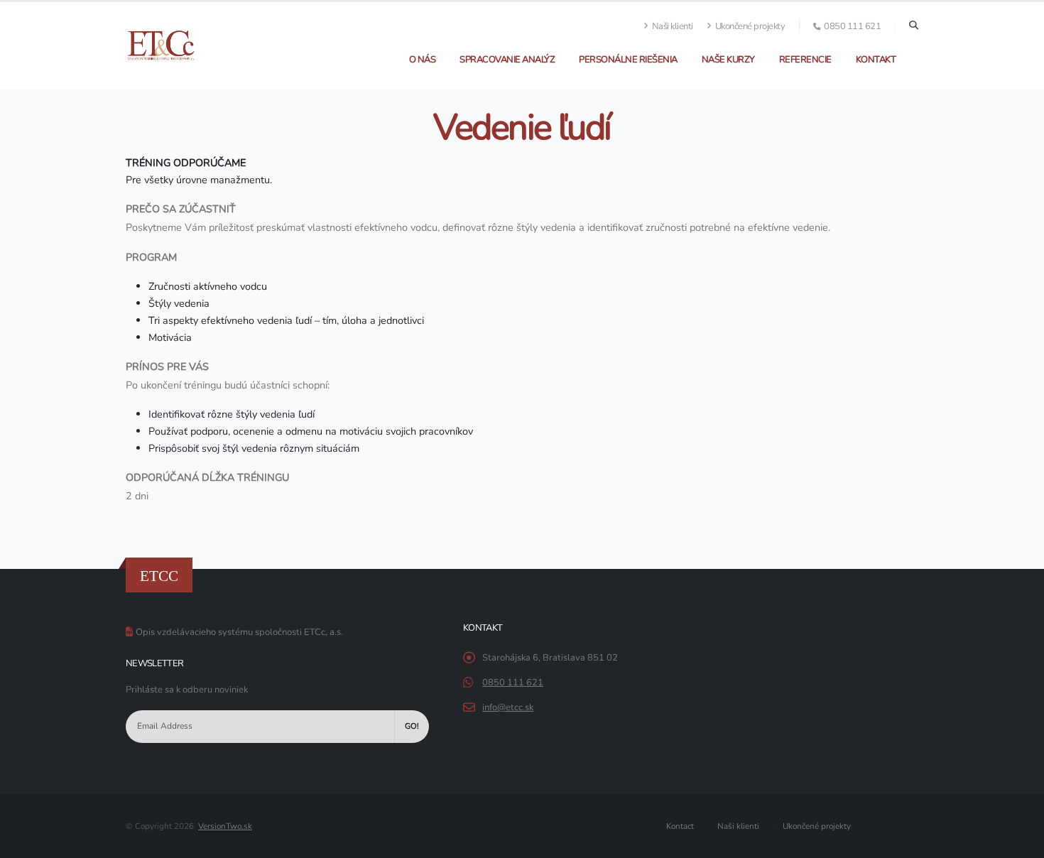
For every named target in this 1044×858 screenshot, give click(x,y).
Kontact (679, 826)
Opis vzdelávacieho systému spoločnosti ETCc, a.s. (239, 632)
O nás (422, 59)
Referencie (805, 59)
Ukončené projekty (749, 26)
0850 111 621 (512, 682)
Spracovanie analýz (507, 59)
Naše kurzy (728, 59)
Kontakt (876, 59)
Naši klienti (671, 26)
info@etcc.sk (507, 707)
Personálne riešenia (628, 59)
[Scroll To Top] (1019, 842)
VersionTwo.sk (225, 826)
